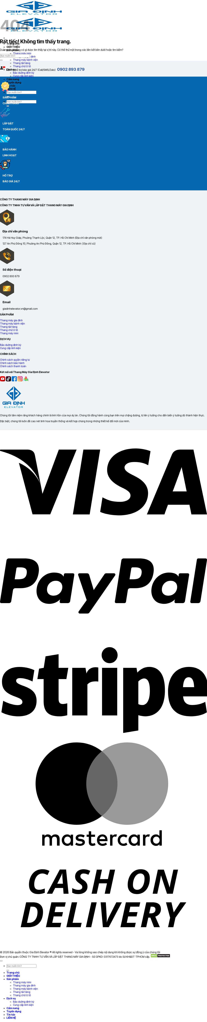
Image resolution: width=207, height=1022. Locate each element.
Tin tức (10, 85)
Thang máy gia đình (24, 985)
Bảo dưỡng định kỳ (23, 72)
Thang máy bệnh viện (25, 59)
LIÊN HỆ (11, 88)
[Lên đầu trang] (1, 960)
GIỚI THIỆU (13, 46)
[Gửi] (1, 60)
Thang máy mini (22, 53)
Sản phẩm (12, 979)
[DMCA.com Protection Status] (160, 956)
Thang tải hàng (21, 63)
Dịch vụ (11, 998)
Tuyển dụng (13, 82)
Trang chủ (12, 972)
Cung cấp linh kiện (23, 76)
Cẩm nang (12, 79)
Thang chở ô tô (22, 995)
